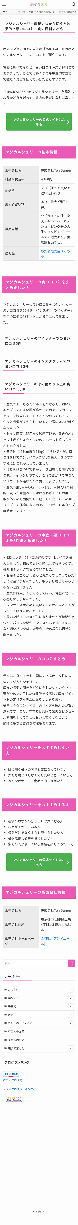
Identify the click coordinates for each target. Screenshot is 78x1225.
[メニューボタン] (4, 4)
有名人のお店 (16, 1040)
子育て (12, 1006)
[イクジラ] (39, 4)
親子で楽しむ (16, 1048)
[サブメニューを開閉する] (70, 989)
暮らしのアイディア (20, 1023)
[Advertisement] (39, 1149)
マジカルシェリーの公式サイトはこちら (39, 122)
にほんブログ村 (12, 1080)
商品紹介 (13, 998)
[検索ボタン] (73, 4)
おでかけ (13, 989)
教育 (10, 1015)
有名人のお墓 (16, 1031)
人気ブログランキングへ (21, 1089)
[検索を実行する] (71, 963)
